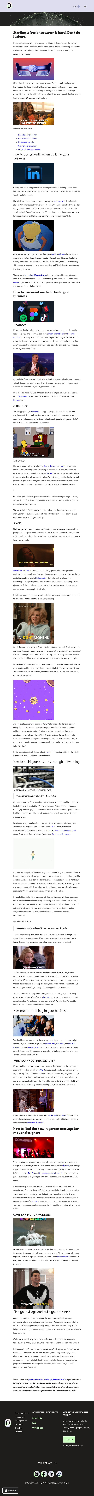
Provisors (67, 830)
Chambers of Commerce (61, 834)
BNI (52, 827)
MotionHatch (50, 1044)
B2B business (58, 201)
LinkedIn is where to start (27, 135)
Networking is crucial (26, 142)
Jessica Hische (49, 466)
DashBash (32, 1173)
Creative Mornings (58, 1173)
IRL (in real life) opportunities (29, 150)
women (35, 1201)
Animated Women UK (35, 1123)
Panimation (18, 571)
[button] (77, 6)
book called (35, 275)
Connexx (51, 830)
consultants (60, 254)
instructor (47, 997)
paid (54, 254)
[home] (39, 6)
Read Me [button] (12, 1490)
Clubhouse (35, 412)
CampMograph (45, 1173)
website (16, 282)
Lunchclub (59, 830)
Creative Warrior (34, 1047)
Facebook (17, 400)
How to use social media (27, 139)
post (63, 466)
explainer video (24, 397)
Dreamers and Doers (56, 334)
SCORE (40, 1070)
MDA (28, 571)
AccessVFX (66, 1115)
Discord (49, 473)
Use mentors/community (27, 146)
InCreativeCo (41, 578)
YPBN (74, 830)
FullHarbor (60, 1044)
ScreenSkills (53, 1115)
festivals (66, 1166)
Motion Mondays (63, 1257)
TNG (27, 830)
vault (48, 752)
